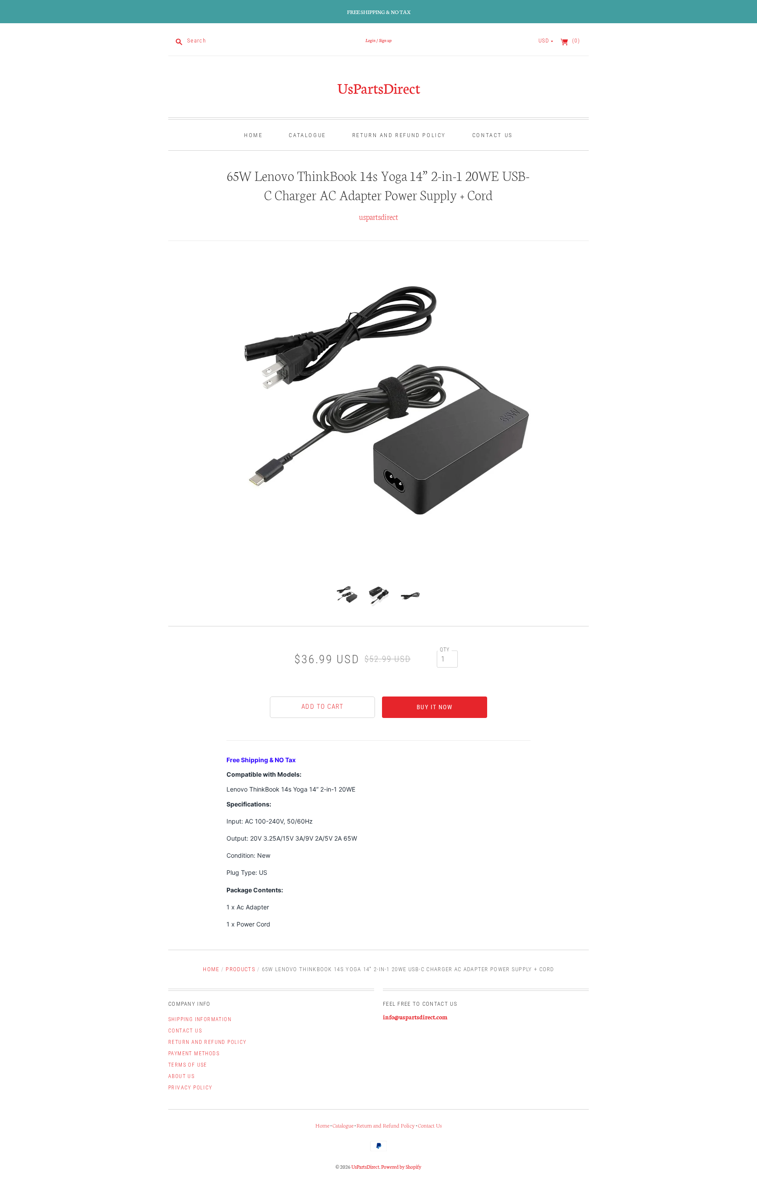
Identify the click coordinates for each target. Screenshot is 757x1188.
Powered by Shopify (401, 1166)
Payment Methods (193, 1053)
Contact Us (492, 135)
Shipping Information (199, 1019)
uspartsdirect (378, 216)
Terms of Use (187, 1065)
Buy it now (435, 707)
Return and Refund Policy (399, 135)
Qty (445, 650)
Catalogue (307, 135)
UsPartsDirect (378, 88)
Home (253, 135)
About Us (181, 1076)
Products (240, 969)
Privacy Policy (190, 1088)
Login (370, 40)
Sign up (385, 40)
